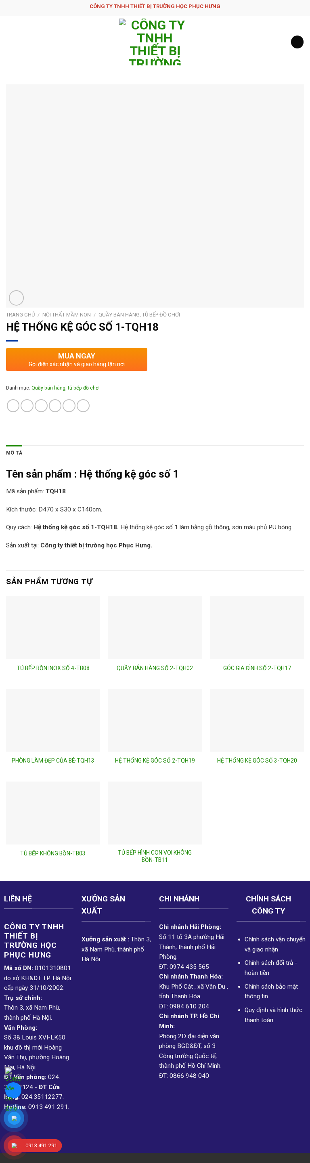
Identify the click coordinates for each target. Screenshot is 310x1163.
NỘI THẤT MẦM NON (66, 315)
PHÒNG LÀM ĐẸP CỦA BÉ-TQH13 (53, 760)
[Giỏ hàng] (297, 42)
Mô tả (14, 453)
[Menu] (10, 42)
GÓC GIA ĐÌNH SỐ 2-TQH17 (257, 668)
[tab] (14, 453)
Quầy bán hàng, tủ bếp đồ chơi (139, 315)
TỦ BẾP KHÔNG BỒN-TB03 (53, 853)
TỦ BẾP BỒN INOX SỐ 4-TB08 (53, 668)
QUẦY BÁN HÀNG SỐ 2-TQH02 (155, 668)
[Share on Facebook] (27, 405)
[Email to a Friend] (55, 405)
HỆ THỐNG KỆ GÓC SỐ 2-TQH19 (155, 760)
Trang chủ (20, 315)
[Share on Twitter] (41, 405)
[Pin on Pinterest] (69, 405)
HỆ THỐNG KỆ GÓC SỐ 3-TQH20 (257, 760)
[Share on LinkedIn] (83, 405)
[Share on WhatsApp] (13, 405)
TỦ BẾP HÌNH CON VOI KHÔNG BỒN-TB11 (155, 856)
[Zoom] (16, 297)
